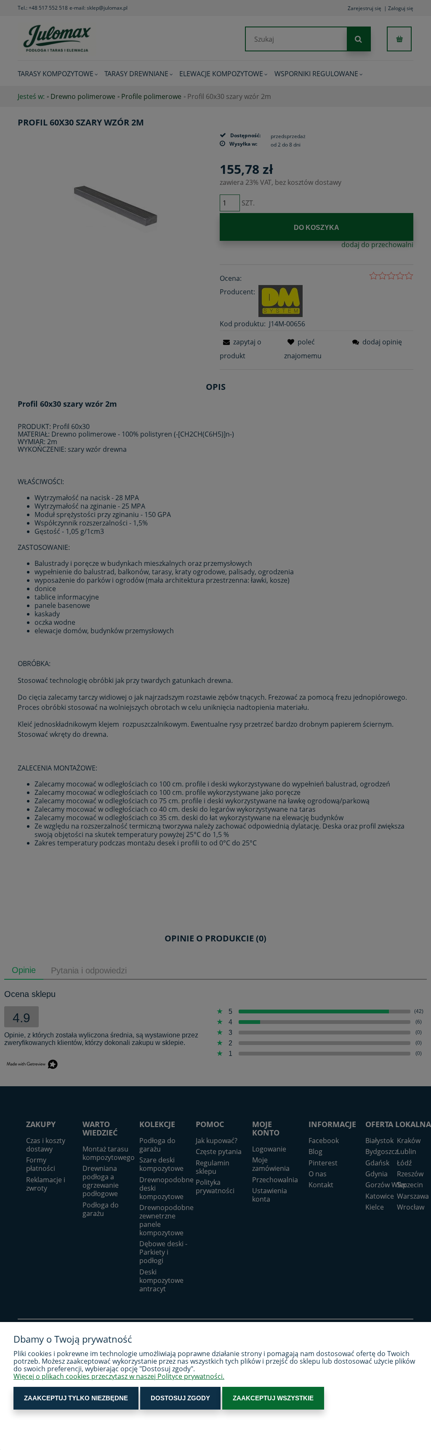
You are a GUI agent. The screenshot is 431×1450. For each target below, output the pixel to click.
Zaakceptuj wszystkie (273, 1398)
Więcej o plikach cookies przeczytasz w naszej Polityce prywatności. (118, 1376)
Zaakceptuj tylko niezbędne (76, 1398)
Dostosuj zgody (180, 1398)
